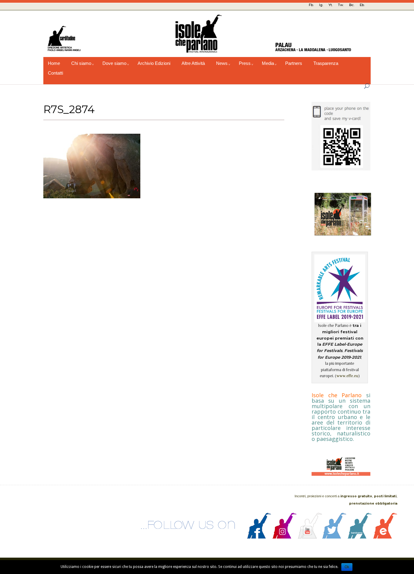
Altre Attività (193, 63)
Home (54, 63)
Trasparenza (325, 63)
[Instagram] (284, 537)
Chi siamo (81, 63)
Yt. (330, 5)
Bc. (351, 5)
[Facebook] (259, 537)
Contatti (55, 73)
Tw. (341, 5)
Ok (347, 567)
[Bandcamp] (360, 537)
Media (268, 63)
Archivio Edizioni (154, 63)
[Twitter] (334, 537)
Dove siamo (114, 63)
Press (245, 63)
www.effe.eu (347, 376)
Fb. (311, 5)
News (222, 63)
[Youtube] (310, 537)
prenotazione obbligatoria (373, 503)
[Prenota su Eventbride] (385, 537)
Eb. (362, 5)
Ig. (321, 5)
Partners (293, 63)
